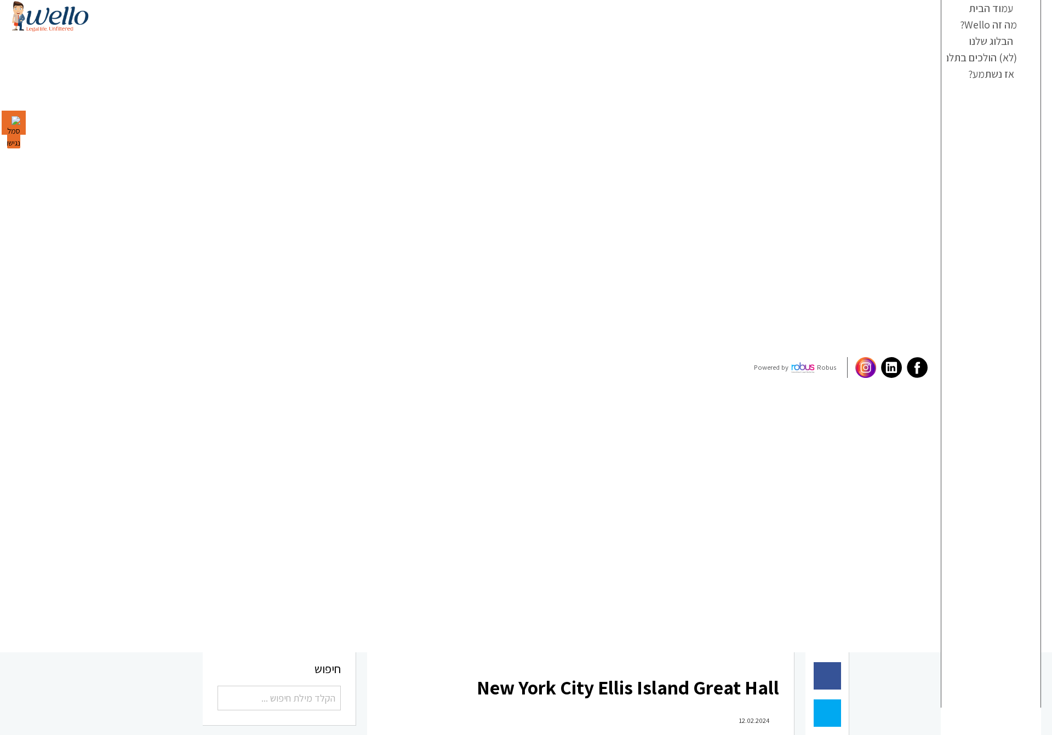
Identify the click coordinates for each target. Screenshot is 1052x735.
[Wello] (50, 16)
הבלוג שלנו (991, 58)
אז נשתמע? (991, 105)
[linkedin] (876, 367)
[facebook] (902, 367)
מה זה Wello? (988, 35)
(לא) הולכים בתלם (983, 81)
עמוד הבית (991, 11)
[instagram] (851, 367)
